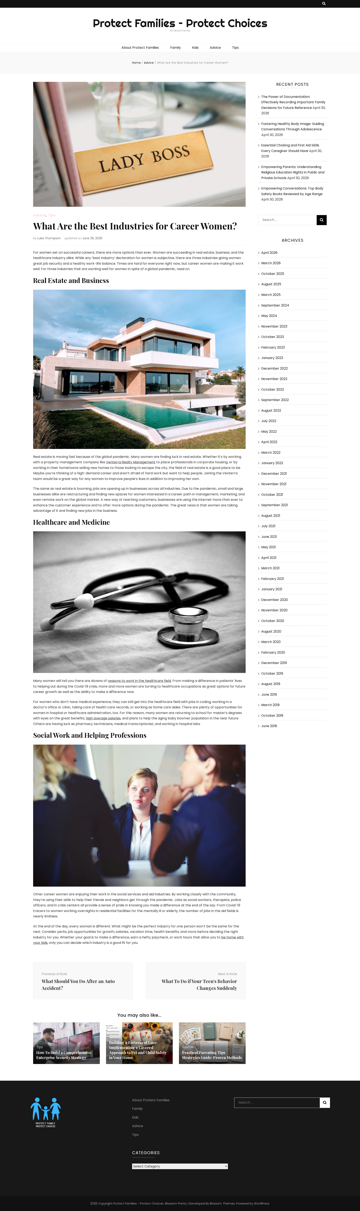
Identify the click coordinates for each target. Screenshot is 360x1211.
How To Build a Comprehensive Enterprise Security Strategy (63, 1055)
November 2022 (274, 378)
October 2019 (272, 673)
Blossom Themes (222, 1203)
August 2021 (270, 515)
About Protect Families (140, 47)
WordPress (261, 1203)
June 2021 (269, 536)
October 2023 (272, 336)
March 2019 (270, 705)
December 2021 (274, 473)
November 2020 (274, 610)
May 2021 (268, 547)
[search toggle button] (324, 4)
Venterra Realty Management (130, 462)
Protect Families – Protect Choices (180, 23)
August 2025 (271, 284)
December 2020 (274, 599)
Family (175, 47)
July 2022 (268, 421)
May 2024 (269, 315)
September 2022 (275, 399)
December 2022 (274, 368)
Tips (235, 47)
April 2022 (269, 442)
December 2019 (274, 662)
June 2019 (269, 694)
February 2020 (273, 652)
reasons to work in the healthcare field (139, 680)
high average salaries (103, 718)
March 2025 (271, 294)
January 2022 (272, 463)
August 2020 (271, 631)
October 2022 (272, 389)
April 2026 (269, 252)
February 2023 (273, 347)
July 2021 (268, 526)
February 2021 (272, 578)
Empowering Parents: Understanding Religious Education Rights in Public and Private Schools (292, 172)
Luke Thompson (49, 238)
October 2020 (272, 620)
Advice (215, 47)
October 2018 (272, 715)
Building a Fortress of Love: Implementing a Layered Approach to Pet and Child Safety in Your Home (137, 1050)
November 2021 (273, 484)
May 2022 (269, 431)
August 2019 (270, 683)
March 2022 (270, 452)
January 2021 (271, 589)
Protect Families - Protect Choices (138, 1203)
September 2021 (274, 505)
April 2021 (268, 557)
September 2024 (275, 305)
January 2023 (272, 357)
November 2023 (274, 326)
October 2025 (272, 273)
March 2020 (271, 641)
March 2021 (270, 568)
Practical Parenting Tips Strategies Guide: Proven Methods (212, 1055)
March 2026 (271, 263)
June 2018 (269, 726)
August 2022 (271, 410)
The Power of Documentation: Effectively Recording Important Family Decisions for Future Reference (293, 102)
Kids (195, 47)
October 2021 (272, 494)
